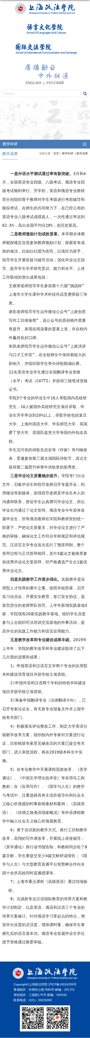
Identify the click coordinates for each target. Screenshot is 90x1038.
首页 (56, 153)
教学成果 (82, 153)
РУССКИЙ (55, 83)
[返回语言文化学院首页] (45, 41)
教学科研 (67, 153)
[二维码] (45, 1008)
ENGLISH (33, 83)
